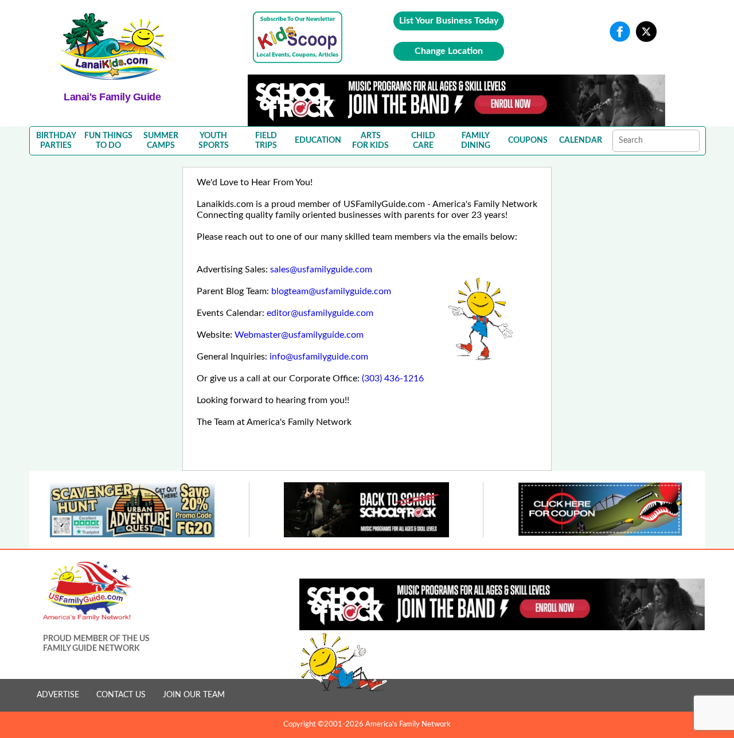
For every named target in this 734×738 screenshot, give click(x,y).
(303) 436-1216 (393, 378)
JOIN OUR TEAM (194, 695)
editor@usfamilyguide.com (320, 313)
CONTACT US (121, 695)
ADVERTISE (58, 695)
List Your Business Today (448, 20)
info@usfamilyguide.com (319, 356)
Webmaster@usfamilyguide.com (299, 334)
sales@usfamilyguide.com (321, 269)
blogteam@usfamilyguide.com (331, 291)
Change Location (449, 51)
